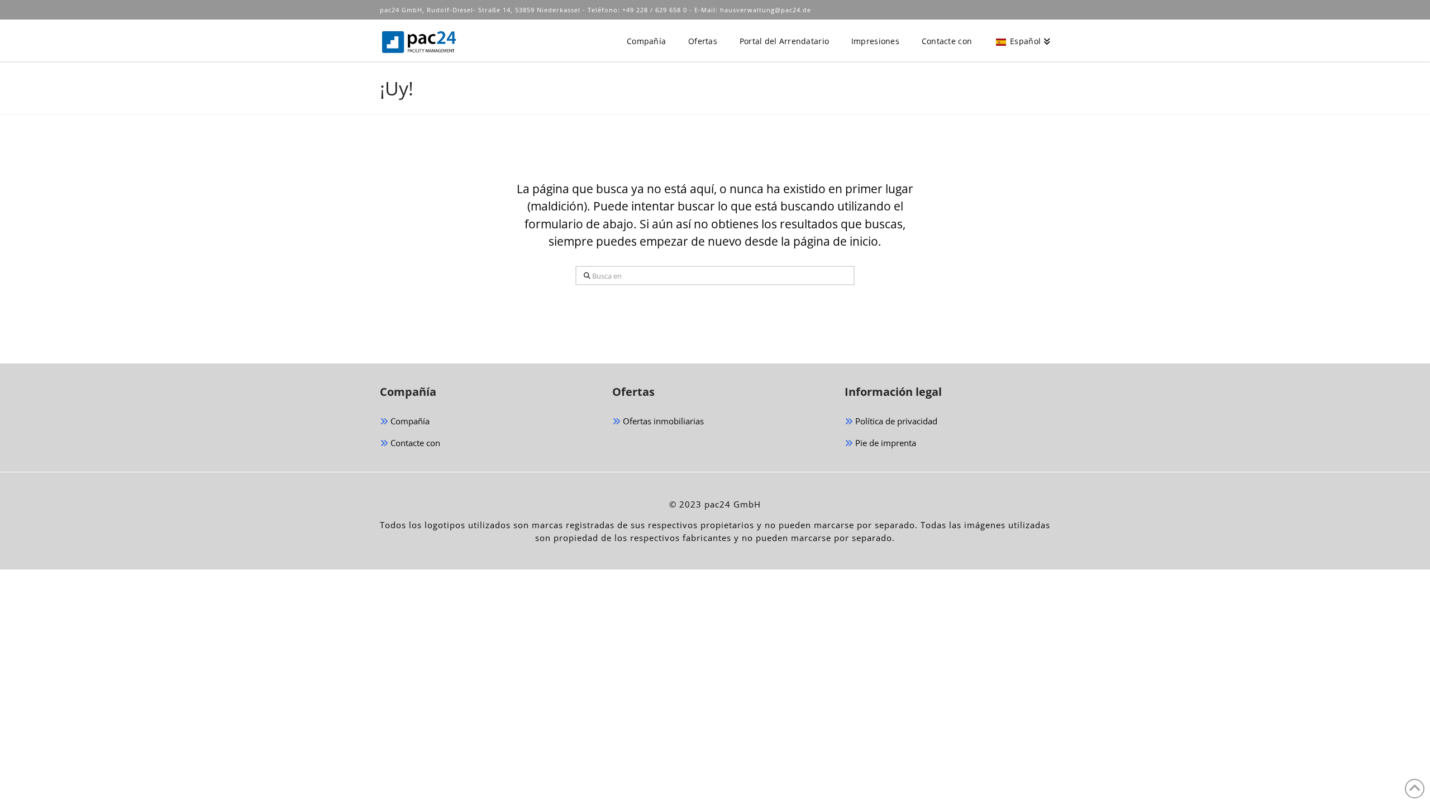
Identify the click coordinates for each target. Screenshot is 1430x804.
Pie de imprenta (884, 442)
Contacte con (414, 442)
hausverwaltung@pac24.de (765, 10)
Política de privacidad (895, 421)
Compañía (409, 421)
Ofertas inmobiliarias (662, 421)
